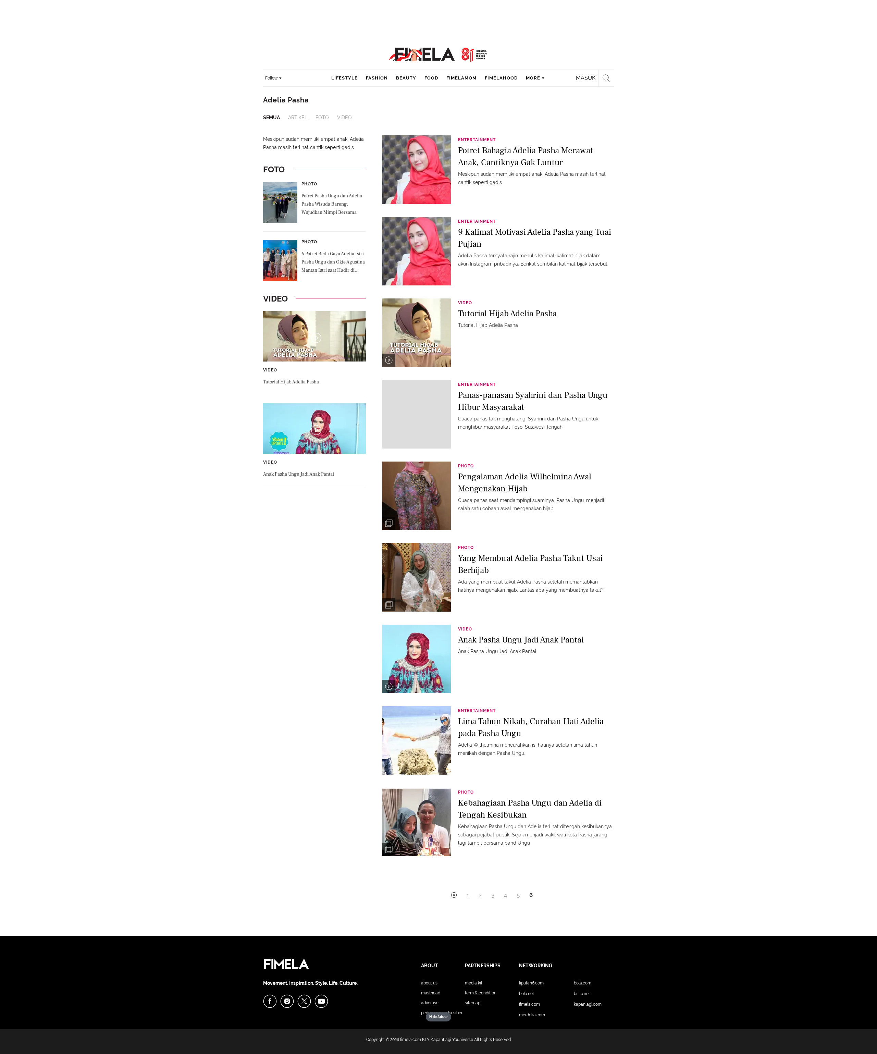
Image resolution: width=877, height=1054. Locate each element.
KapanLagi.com (588, 1004)
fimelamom (461, 78)
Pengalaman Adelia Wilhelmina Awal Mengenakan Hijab (524, 482)
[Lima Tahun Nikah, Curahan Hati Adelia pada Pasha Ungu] (416, 740)
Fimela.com (529, 1004)
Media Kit (473, 983)
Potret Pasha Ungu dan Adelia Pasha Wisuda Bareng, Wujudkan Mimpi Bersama (331, 204)
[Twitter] (304, 1001)
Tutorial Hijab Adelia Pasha (291, 382)
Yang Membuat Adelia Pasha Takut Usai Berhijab (530, 564)
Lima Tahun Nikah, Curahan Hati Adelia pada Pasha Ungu (531, 727)
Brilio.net (582, 993)
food (431, 78)
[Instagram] (287, 1001)
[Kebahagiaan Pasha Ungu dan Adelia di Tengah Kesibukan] (416, 821)
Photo (309, 184)
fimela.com (410, 1039)
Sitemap (472, 1003)
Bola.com (582, 983)
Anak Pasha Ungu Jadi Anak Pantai (298, 474)
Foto (322, 117)
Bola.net (526, 993)
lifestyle (344, 78)
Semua (271, 117)
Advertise (429, 1003)
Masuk (585, 78)
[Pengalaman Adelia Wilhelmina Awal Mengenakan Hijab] (416, 495)
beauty (406, 78)
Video (344, 117)
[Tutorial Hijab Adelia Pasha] (416, 332)
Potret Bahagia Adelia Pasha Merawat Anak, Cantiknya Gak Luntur (525, 156)
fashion (377, 78)
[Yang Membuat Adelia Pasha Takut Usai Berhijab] (416, 577)
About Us (429, 983)
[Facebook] (270, 1001)
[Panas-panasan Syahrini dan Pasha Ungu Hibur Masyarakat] (416, 414)
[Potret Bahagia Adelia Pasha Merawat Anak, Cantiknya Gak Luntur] (416, 169)
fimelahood (501, 78)
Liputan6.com (531, 983)
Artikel (297, 117)
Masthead (430, 993)
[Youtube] (321, 1001)
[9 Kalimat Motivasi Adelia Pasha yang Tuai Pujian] (416, 251)
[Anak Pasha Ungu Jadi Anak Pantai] (416, 658)
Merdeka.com (532, 1015)
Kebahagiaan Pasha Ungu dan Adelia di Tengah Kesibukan (530, 808)
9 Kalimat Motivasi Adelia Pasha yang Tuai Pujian (534, 237)
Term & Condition (480, 993)
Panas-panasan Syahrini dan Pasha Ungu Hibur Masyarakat (533, 401)
